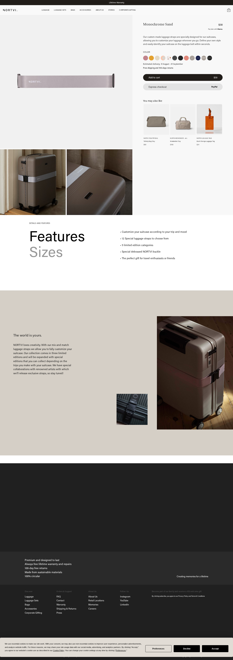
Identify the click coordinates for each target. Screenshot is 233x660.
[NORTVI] (10, 10)
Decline (187, 649)
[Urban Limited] (174, 58)
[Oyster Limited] (157, 58)
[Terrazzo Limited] (168, 58)
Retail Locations (96, 600)
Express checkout (157, 86)
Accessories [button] (85, 10)
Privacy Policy (183, 596)
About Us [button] (100, 10)
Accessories (31, 608)
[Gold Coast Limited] (151, 58)
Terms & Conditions (198, 596)
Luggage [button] (45, 10)
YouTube (124, 600)
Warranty (60, 604)
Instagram (125, 596)
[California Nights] (145, 58)
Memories (93, 604)
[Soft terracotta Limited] (163, 58)
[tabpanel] (162, 245)
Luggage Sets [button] (60, 10)
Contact (60, 600)
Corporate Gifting (33, 612)
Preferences (158, 649)
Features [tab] (57, 235)
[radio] (145, 58)
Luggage (29, 596)
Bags (27, 604)
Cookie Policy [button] (58, 650)
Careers (92, 608)
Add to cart (183, 77)
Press (59, 612)
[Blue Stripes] (198, 58)
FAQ (58, 596)
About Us (92, 596)
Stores (111, 10)
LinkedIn (124, 604)
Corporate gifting (127, 10)
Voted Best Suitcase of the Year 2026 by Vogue (116, 2)
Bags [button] (73, 10)
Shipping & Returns (66, 608)
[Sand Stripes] (203, 58)
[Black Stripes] (209, 58)
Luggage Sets (31, 600)
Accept (215, 649)
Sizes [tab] (46, 251)
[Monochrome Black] (180, 58)
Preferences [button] (121, 650)
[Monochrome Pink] (186, 58)
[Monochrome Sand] (192, 58)
